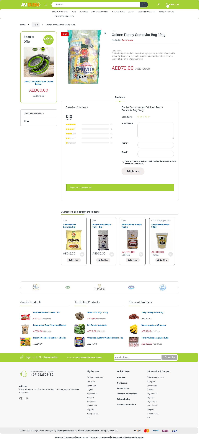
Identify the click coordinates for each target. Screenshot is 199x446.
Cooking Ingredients (146, 11)
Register (90, 409)
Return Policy (123, 388)
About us (121, 377)
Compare (151, 381)
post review (92, 405)
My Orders (91, 401)
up (88, 417)
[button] (105, 33)
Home (22, 25)
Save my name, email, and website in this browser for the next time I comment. (150, 162)
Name (125, 143)
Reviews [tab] (120, 97)
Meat (73, 11)
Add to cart (141, 254)
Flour (35, 25)
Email (125, 152)
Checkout (91, 381)
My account (92, 393)
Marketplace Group (65, 430)
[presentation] (178, 288)
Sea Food (84, 11)
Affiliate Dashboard (95, 377)
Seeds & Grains (118, 11)
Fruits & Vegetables (100, 11)
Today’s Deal (92, 413)
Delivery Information (126, 404)
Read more (82, 254)
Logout (90, 389)
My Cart (90, 397)
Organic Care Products (64, 16)
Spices (131, 11)
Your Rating (127, 117)
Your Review (127, 123)
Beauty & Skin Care (166, 11)
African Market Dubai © (88, 430)
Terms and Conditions (127, 394)
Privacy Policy (123, 399)
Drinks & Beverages (59, 11)
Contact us (122, 383)
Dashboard (92, 385)
